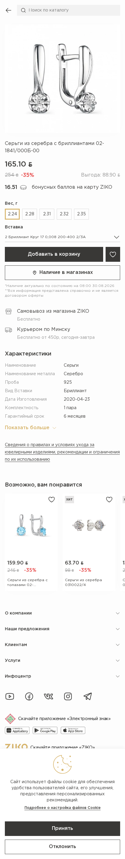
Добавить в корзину (54, 254)
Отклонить (62, 846)
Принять (62, 828)
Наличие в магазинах (66, 272)
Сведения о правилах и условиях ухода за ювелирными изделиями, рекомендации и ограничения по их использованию (62, 452)
